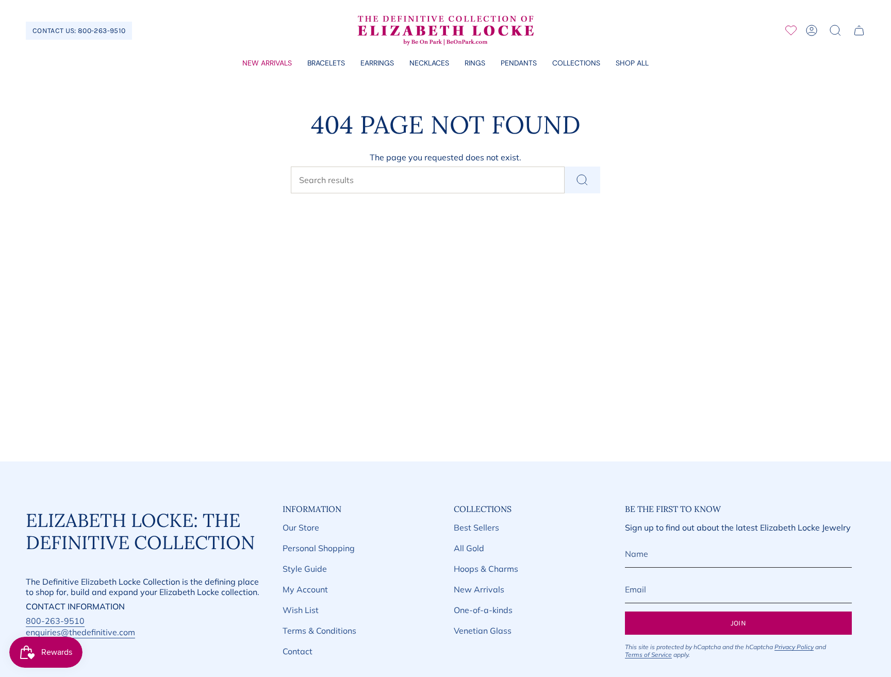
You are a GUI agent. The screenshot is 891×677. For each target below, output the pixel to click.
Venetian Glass (483, 630)
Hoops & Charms (486, 569)
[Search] (582, 180)
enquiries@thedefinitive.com (80, 632)
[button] (326, 63)
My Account (305, 589)
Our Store (301, 527)
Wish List (301, 610)
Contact (297, 651)
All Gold (469, 548)
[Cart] (859, 30)
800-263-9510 (55, 621)
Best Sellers (476, 527)
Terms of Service (648, 654)
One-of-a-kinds (483, 610)
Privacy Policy (794, 647)
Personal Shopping (319, 548)
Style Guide (305, 569)
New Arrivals (479, 589)
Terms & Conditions (319, 630)
